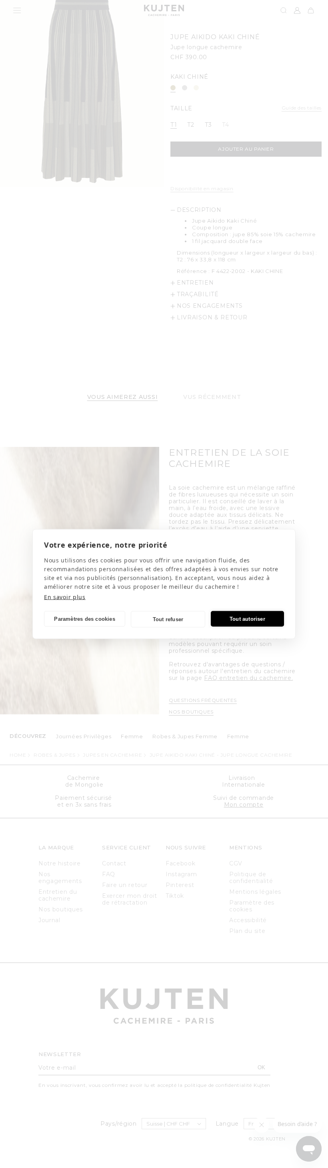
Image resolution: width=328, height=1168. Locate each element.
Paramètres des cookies (84, 619)
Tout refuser (168, 619)
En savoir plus (65, 597)
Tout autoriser (247, 619)
